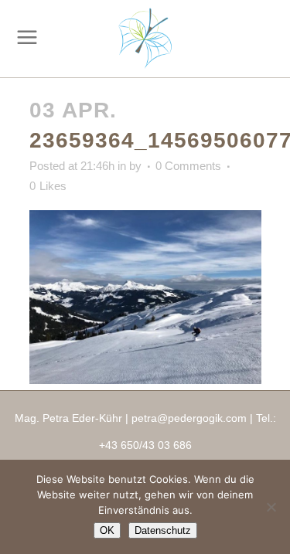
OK (107, 530)
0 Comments (188, 165)
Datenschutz (163, 530)
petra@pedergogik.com (189, 418)
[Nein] (270, 507)
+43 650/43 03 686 (145, 445)
